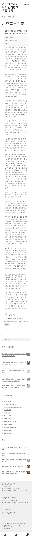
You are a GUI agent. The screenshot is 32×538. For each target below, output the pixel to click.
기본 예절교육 (7, 410)
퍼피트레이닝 (7, 433)
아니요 (12, 315)
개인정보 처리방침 (9, 513)
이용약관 (7, 509)
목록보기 (7, 324)
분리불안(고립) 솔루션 (10, 421)
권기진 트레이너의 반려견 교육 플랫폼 (10, 7)
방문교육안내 (7, 415)
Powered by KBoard (8, 328)
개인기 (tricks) (8, 401)
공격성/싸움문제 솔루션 (10, 404)
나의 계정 (5, 535)
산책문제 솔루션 (8, 424)
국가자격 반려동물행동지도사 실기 (13, 407)
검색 (16, 535)
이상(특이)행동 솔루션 (10, 427)
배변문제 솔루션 (8, 418)
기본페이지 (7, 413)
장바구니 (24, 533)
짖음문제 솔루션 (8, 430)
